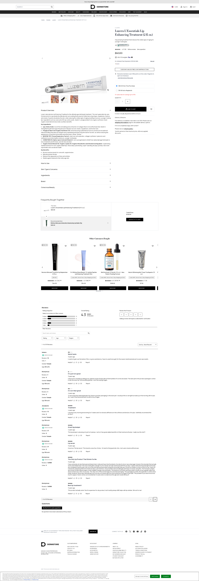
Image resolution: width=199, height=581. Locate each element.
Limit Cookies (155, 576)
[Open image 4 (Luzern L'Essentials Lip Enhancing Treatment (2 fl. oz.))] (74, 99)
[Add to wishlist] (151, 109)
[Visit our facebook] (126, 531)
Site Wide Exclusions (141, 548)
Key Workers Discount (119, 554)
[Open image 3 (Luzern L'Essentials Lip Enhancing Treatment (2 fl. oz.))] (64, 99)
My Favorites (93, 550)
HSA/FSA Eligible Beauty (119, 550)
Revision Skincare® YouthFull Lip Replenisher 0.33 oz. (55, 273)
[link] (183, 6)
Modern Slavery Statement (143, 552)
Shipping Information (73, 552)
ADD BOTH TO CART (135, 219)
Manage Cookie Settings (141, 576)
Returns (69, 550)
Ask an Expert (117, 548)
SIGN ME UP (93, 531)
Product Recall (140, 554)
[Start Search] (52, 7)
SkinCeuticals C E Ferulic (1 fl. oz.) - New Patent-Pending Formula (112, 273)
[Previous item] (42, 267)
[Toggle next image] (110, 58)
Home (43, 20)
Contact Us (71, 548)
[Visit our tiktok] (141, 531)
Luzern (54, 20)
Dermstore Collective (119, 552)
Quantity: (118, 98)
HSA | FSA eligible (122, 57)
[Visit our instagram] (134, 531)
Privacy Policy (139, 546)
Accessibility (139, 556)
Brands (48, 20)
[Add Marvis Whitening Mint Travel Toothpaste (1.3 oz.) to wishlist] (153, 246)
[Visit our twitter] (130, 531)
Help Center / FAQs (72, 546)
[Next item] (157, 267)
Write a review (132, 49)
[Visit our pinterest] (145, 531)
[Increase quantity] (127, 101)
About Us (115, 546)
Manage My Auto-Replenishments (100, 546)
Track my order (72, 554)
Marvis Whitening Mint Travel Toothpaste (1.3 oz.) (141, 273)
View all (152, 61)
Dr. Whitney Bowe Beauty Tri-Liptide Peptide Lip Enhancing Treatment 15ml (84, 273)
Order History (94, 554)
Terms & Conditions (141, 550)
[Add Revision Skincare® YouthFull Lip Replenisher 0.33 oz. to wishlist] (66, 246)
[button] (134, 45)
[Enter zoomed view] (108, 90)
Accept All (166, 576)
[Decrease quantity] (117, 101)
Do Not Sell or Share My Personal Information (51, 553)
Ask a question (141, 49)
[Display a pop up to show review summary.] (61, 280)
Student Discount (118, 556)
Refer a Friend (94, 552)
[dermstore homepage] (100, 7)
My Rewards (93, 548)
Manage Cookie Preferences (49, 551)
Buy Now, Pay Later (118, 558)
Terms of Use (35, 579)
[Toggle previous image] (42, 58)
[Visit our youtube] (137, 531)
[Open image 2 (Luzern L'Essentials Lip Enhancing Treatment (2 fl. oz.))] (55, 99)
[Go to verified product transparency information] (122, 45)
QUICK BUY (55, 288)
